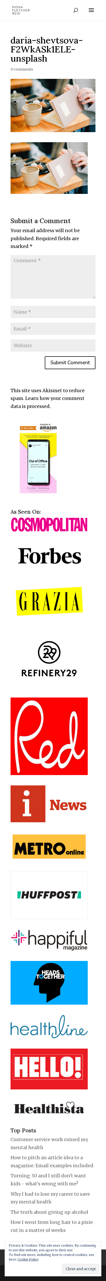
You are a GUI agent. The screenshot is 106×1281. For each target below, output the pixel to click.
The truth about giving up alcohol (49, 1212)
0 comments (22, 69)
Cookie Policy (28, 1259)
